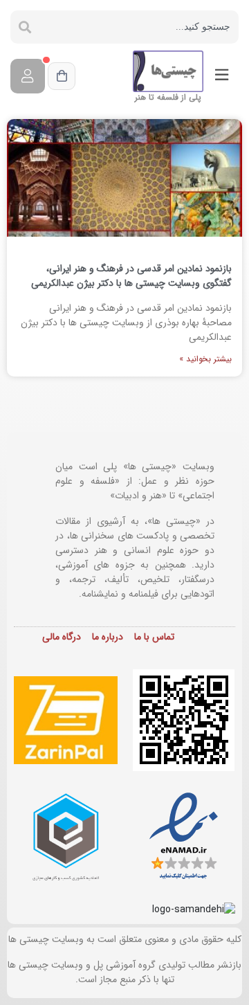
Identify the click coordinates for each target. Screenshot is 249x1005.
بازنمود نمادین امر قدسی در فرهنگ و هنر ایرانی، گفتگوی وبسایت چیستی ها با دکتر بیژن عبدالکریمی (131, 276)
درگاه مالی (61, 636)
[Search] (24, 27)
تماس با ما (154, 636)
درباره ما (107, 636)
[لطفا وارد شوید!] (27, 76)
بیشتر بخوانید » (205, 358)
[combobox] (139, 27)
